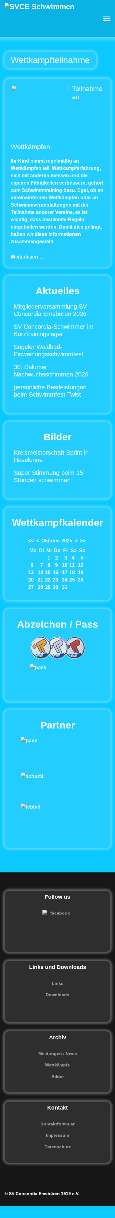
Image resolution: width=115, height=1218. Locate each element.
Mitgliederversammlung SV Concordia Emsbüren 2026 (50, 310)
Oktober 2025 (56, 540)
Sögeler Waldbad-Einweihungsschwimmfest (48, 350)
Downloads (57, 994)
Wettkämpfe (57, 1064)
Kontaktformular (57, 1123)
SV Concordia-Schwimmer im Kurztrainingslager (54, 330)
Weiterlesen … (27, 256)
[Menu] (106, 18)
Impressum (57, 1135)
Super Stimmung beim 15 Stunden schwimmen (48, 476)
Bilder (58, 1076)
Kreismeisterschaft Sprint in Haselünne (51, 456)
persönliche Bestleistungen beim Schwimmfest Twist (50, 391)
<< (31, 540)
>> (83, 540)
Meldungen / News (57, 1053)
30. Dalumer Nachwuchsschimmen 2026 (51, 371)
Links (57, 983)
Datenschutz (57, 1146)
